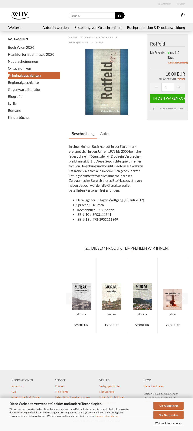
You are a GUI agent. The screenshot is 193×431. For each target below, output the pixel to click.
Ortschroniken (19, 68)
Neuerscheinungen (23, 61)
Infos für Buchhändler (112, 397)
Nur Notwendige (168, 414)
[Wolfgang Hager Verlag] (20, 15)
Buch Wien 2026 (21, 47)
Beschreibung (83, 133)
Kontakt (60, 386)
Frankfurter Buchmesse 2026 (31, 54)
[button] (183, 15)
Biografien (16, 96)
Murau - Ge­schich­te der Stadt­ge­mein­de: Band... (142, 314)
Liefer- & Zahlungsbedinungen (72, 397)
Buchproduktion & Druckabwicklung (156, 27)
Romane (14, 110)
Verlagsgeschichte (109, 386)
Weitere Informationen (168, 423)
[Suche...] (120, 15)
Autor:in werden (55, 27)
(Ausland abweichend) (178, 62)
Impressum (17, 386)
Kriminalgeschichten (24, 75)
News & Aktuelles (153, 386)
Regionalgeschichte (23, 82)
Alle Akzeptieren (168, 405)
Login (182, 3)
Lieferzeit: (156, 52)
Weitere (14, 27)
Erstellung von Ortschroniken (97, 27)
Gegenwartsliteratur (24, 89)
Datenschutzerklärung (107, 416)
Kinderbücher (19, 117)
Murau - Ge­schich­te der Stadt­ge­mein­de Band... (81, 314)
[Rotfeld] (106, 82)
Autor (105, 133)
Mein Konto (62, 391)
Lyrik (12, 103)
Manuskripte (106, 391)
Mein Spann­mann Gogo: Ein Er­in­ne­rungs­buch (172, 314)
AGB (13, 391)
